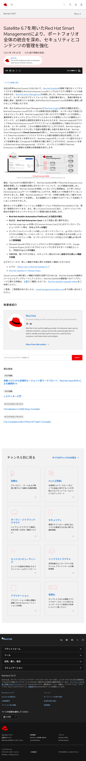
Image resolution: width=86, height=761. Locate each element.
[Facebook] (72, 640)
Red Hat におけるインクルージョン (12, 740)
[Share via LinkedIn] (13, 70)
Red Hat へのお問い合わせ (38, 738)
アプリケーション (20, 595)
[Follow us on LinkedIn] (30, 323)
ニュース (47, 693)
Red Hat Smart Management (28, 94)
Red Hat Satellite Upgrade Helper (63, 281)
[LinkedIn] (61, 640)
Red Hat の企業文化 (9, 697)
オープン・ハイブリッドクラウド (23, 521)
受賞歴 (30, 687)
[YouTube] (66, 640)
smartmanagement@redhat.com (50, 289)
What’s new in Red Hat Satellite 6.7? (33, 267)
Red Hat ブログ (10, 14)
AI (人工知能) (55, 481)
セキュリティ (55, 520)
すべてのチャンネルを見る (64, 457)
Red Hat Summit (64, 740)
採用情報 (47, 705)
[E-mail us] (19, 70)
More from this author (36, 344)
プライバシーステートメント (10, 752)
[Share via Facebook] (10, 70)
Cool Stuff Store (35, 740)
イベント (61, 735)
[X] (77, 640)
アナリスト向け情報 (9, 705)
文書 (26, 281)
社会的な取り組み (50, 701)
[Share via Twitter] (16, 70)
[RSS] (79, 70)
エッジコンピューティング (23, 561)
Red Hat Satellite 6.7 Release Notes (25, 270)
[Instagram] (83, 640)
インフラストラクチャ (59, 559)
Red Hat (14, 58)
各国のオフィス (6, 738)
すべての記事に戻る (12, 83)
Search (77, 357)
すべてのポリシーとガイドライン (69, 752)
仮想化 (51, 594)
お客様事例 (6, 701)
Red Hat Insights (52, 108)
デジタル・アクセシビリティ (10, 755)
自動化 (14, 481)
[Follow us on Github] (27, 323)
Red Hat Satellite (50, 88)
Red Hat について (8, 693)
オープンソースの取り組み (53, 697)
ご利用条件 (33, 752)
